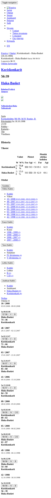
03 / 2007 (22, 204)
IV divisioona (14, 255)
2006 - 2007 (13, 237)
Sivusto (10, 28)
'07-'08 (4, 314)
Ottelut (10, 13)
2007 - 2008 (13, 240)
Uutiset (15, 31)
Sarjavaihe (12, 63)
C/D (10, 275)
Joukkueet (11, 18)
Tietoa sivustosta (19, 33)
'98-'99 (4, 461)
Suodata (5, 186)
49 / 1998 (22, 214)
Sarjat (9, 10)
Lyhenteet (16, 36)
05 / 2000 (22, 212)
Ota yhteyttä (17, 38)
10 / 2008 (22, 199)
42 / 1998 (22, 217)
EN (8, 46)
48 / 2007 (22, 201)
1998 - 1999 (13, 232)
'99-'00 (4, 412)
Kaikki (10, 194)
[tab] (25, 317)
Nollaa (4, 298)
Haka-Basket (14, 291)
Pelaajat (10, 20)
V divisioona (14, 258)
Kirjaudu (11, 41)
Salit (9, 23)
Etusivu (4, 53)
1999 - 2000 (13, 235)
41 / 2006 (22, 206)
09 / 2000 (22, 209)
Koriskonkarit (14, 293)
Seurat (9, 15)
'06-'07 (4, 363)
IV (11, 412)
